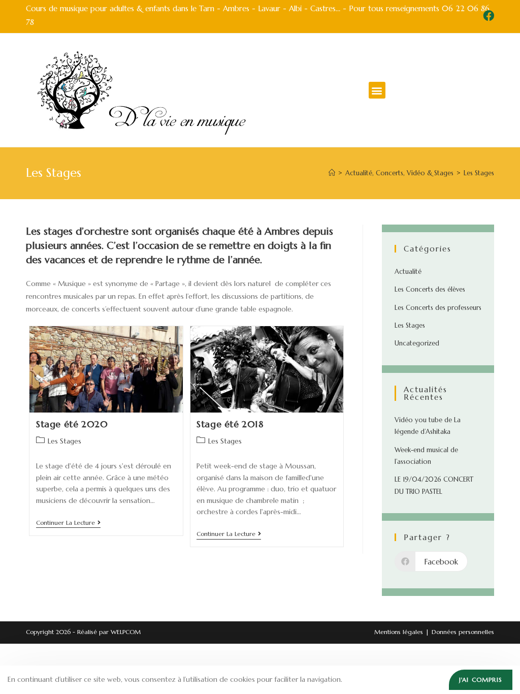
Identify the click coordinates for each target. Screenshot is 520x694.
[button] (377, 90)
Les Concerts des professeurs (438, 307)
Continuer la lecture (68, 522)
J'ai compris (480, 679)
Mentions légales (398, 632)
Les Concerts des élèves (430, 289)
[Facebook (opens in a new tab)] (487, 15)
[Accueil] (332, 173)
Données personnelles (463, 632)
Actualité (408, 271)
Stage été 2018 (230, 424)
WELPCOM (126, 632)
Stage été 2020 (72, 424)
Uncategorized (417, 343)
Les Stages (479, 173)
